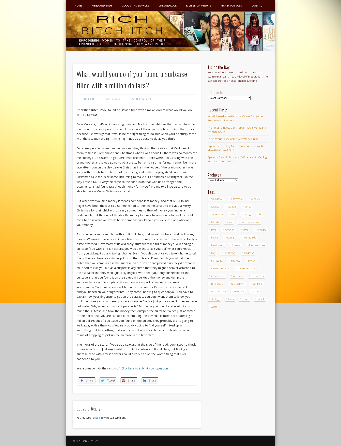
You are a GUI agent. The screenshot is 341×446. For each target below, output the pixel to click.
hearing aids (249, 237)
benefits (255, 199)
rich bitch (238, 276)
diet (233, 214)
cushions (232, 206)
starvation (239, 291)
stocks (256, 291)
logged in (97, 417)
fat (260, 214)
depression (217, 214)
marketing (216, 260)
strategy (215, 299)
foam (229, 222)
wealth (261, 299)
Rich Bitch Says (231, 5)
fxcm (245, 230)
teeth (231, 299)
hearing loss (217, 245)
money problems (220, 268)
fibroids (215, 222)
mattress (235, 260)
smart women (218, 291)
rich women (257, 276)
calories (215, 206)
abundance (217, 199)
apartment (237, 199)
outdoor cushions (246, 268)
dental (248, 206)
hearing (230, 237)
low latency (230, 253)
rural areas (217, 283)
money (252, 260)
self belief (258, 283)
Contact (257, 5)
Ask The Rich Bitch (141, 98)
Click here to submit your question (145, 368)
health (214, 237)
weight (214, 307)
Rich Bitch (89, 98)
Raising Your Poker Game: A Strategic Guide (233, 139)
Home (78, 5)
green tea (261, 230)
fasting (247, 214)
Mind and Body (102, 5)
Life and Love (168, 5)
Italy (213, 253)
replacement (218, 276)
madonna (249, 253)
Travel (245, 299)
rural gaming (238, 283)
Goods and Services (135, 5)
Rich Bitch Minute (198, 5)
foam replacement (250, 222)
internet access (257, 245)
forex (213, 230)
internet (236, 245)
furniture (229, 230)
